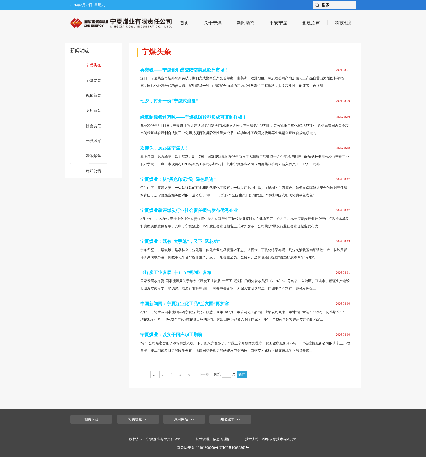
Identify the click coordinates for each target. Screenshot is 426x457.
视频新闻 (93, 95)
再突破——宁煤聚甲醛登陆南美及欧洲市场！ (184, 69)
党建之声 (311, 22)
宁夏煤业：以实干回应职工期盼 (171, 334)
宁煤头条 (93, 65)
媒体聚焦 (93, 156)
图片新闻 (93, 111)
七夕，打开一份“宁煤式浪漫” (169, 100)
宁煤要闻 (93, 80)
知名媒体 (227, 419)
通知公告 (93, 171)
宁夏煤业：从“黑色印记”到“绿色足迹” (178, 179)
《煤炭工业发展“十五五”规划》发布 (175, 272)
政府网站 (181, 419)
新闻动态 (245, 22)
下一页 (204, 374)
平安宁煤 (278, 22)
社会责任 (93, 126)
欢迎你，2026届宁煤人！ (164, 148)
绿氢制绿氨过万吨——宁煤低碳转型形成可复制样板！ (193, 117)
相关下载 (91, 419)
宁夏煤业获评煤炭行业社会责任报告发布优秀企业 (189, 210)
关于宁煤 (213, 22)
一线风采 (93, 141)
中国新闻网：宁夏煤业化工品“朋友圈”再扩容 (184, 303)
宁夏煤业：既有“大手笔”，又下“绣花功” (180, 241)
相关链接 (135, 419)
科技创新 (344, 22)
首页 (184, 22)
